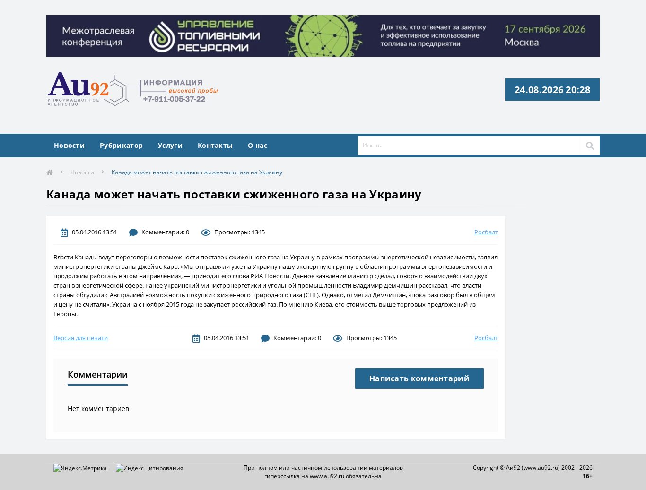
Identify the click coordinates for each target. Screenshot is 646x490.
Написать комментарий (419, 378)
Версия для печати (80, 338)
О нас (257, 145)
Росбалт (486, 232)
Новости (69, 145)
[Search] (590, 145)
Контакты (215, 145)
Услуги (170, 145)
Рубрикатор (121, 145)
